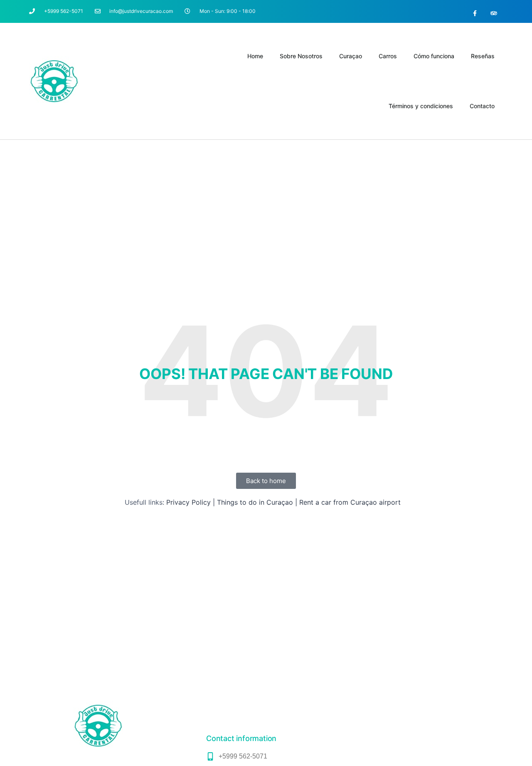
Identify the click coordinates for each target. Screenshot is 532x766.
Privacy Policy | (190, 502)
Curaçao (350, 55)
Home (255, 55)
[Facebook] (475, 13)
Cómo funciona (434, 55)
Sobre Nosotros (301, 55)
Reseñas (483, 55)
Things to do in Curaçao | (257, 502)
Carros (388, 55)
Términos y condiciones (421, 105)
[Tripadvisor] (493, 13)
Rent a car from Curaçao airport (350, 502)
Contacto (482, 105)
